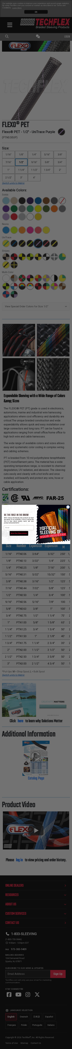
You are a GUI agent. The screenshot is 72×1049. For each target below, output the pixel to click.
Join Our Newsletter (19, 533)
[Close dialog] (67, 506)
